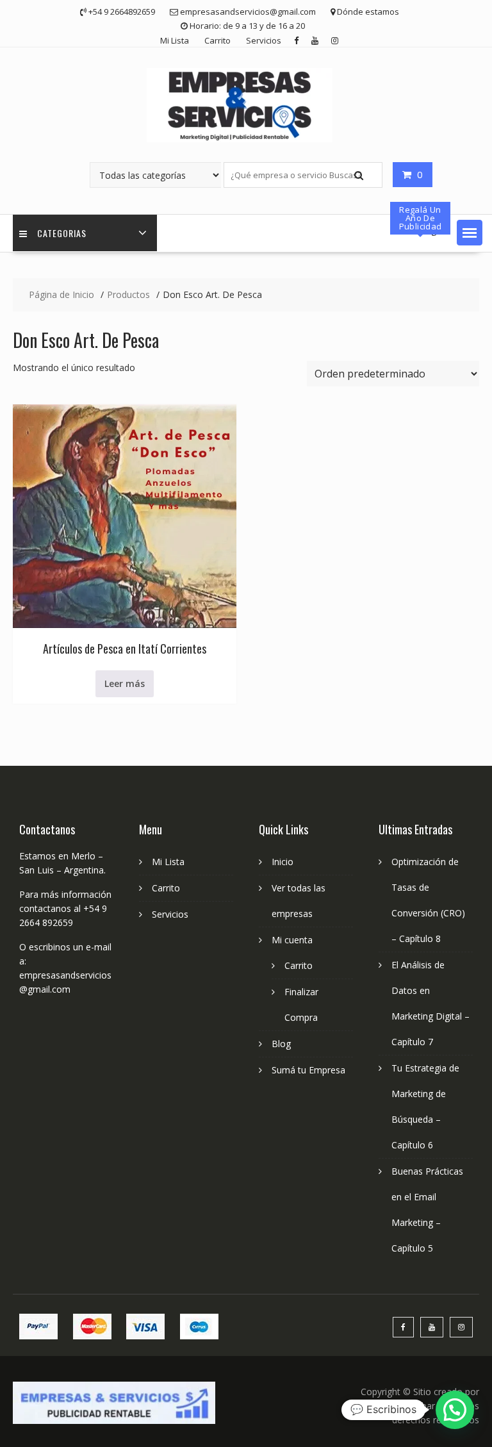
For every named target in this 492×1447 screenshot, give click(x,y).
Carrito (217, 40)
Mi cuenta (292, 940)
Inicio (282, 862)
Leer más (124, 683)
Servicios (263, 40)
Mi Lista (174, 40)
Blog (281, 1044)
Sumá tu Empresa (308, 1070)
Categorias (61, 233)
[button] (469, 232)
